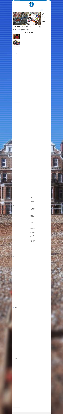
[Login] (49, 0)
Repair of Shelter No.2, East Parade (46, 22)
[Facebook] (48, 0)
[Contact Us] (47, 0)
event (16, 408)
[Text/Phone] (46, 0)
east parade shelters (14, 408)
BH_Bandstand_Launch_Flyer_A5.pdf (25, 30)
